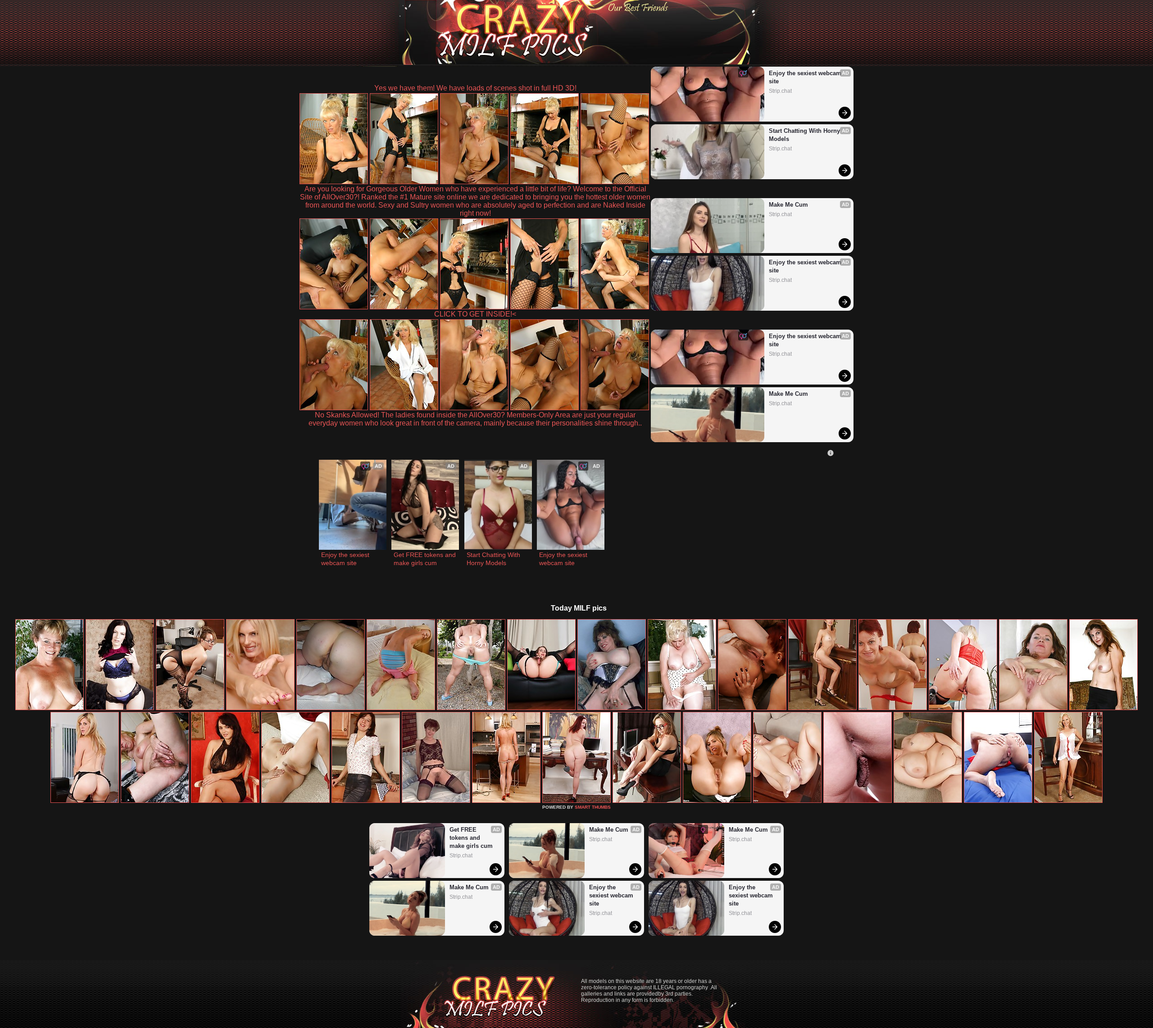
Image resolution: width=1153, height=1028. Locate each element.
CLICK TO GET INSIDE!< (475, 314)
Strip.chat (780, 91)
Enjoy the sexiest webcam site (806, 77)
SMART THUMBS (593, 807)
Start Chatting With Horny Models (805, 134)
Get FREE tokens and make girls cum (425, 558)
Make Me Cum (788, 204)
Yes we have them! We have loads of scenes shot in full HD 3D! (475, 88)
